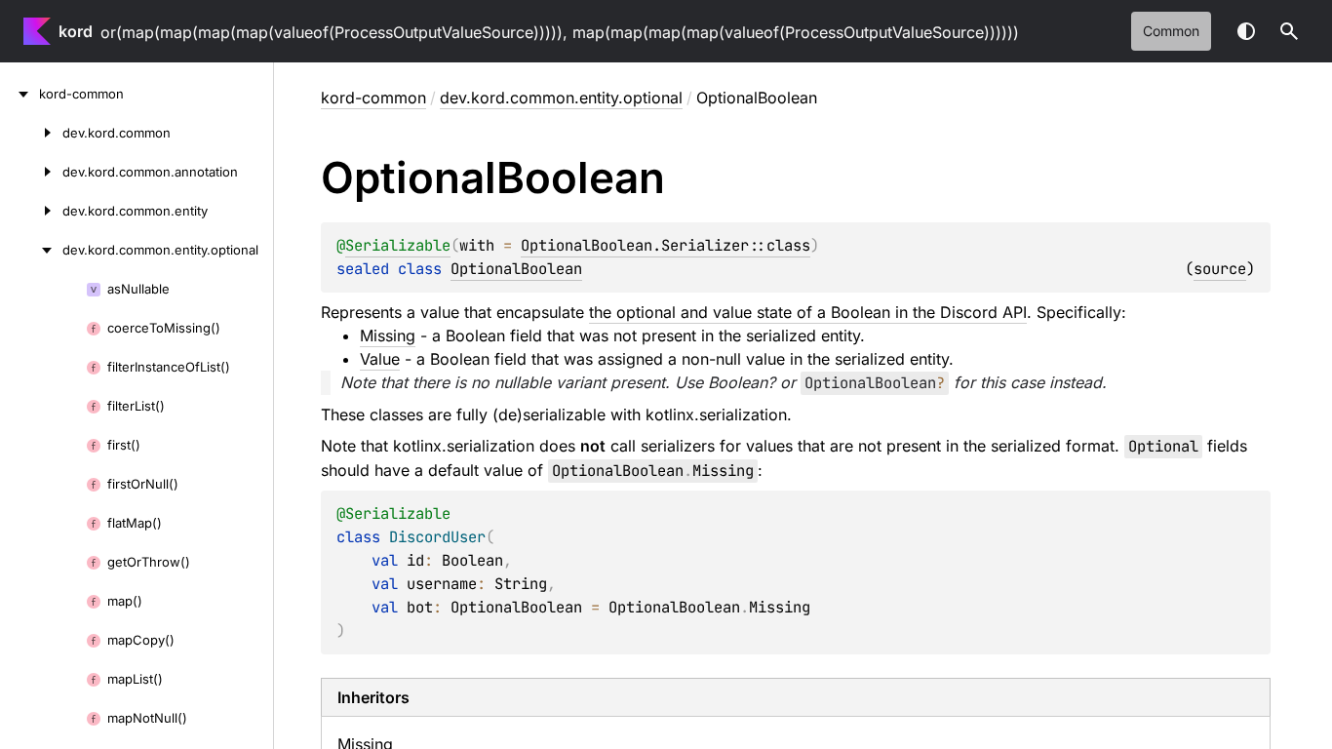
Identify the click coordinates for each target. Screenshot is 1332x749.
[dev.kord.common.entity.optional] (31, 249)
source (1220, 268)
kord (76, 31)
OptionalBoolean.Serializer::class (665, 245)
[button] (1289, 31)
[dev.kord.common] (31, 132)
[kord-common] (19, 93)
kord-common (373, 97)
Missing (387, 335)
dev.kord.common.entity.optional (561, 97)
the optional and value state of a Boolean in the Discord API (808, 312)
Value (380, 359)
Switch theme (1246, 31)
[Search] (1289, 31)
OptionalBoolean (516, 268)
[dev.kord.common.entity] (31, 210)
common (1171, 30)
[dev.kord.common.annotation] (31, 171)
